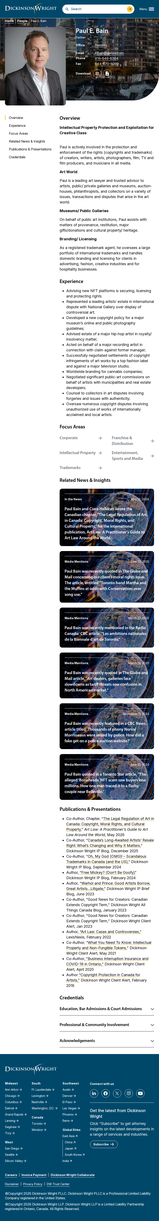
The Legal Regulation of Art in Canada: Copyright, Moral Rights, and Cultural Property (110, 824)
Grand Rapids (14, 1114)
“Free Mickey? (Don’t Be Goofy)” (107, 872)
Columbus (11, 1102)
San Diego (12, 1148)
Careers (11, 1175)
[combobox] (97, 9)
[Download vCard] (97, 73)
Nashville (38, 1102)
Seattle (9, 1154)
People (22, 21)
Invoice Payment (34, 1175)
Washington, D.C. (43, 1108)
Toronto (101, 45)
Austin (67, 1089)
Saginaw (11, 1127)
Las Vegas (70, 1108)
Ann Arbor (12, 1089)
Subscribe (101, 1144)
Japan (69, 1148)
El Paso (67, 1102)
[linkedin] (94, 1093)
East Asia (69, 1136)
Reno (66, 1120)
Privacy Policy (32, 1184)
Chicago (10, 1096)
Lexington (38, 1096)
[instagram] (129, 1093)
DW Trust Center (58, 1184)
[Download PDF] (107, 73)
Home (9, 21)
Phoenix (68, 1114)
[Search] (67, 9)
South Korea (73, 1154)
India (66, 1161)
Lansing (10, 1120)
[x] (117, 1093)
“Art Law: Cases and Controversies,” (110, 932)
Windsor (37, 1130)
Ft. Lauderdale (41, 1089)
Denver (68, 1096)
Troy (8, 1133)
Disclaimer (12, 1184)
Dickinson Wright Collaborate (73, 1175)
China (68, 1142)
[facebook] (105, 1093)
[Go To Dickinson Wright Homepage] (31, 9)
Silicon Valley (14, 1161)
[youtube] (140, 1093)
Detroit (9, 1108)
